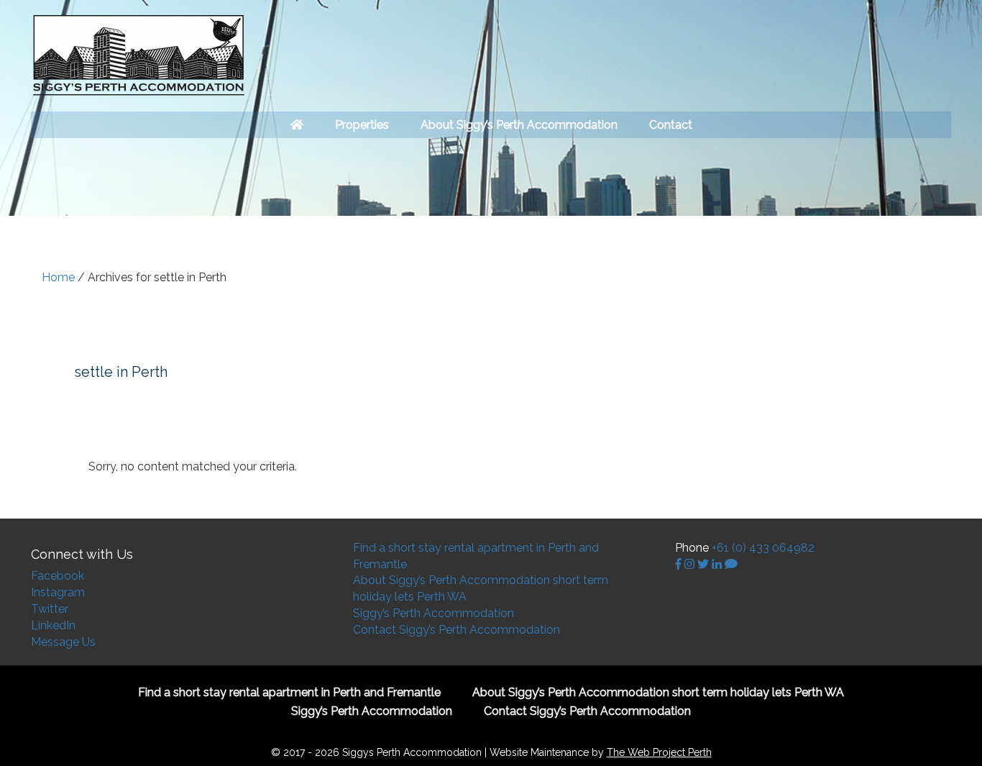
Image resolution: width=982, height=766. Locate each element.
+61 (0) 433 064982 (763, 548)
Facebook (57, 576)
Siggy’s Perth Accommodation (433, 613)
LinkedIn (53, 625)
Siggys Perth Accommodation (139, 55)
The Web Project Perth (659, 752)
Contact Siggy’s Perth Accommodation (456, 630)
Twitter (49, 609)
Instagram (58, 592)
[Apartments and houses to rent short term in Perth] (297, 124)
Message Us (63, 642)
